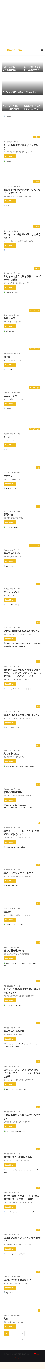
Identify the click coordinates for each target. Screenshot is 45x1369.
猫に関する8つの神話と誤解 (18, 1157)
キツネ (7, 437)
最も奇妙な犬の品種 (14, 1031)
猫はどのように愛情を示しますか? (21, 714)
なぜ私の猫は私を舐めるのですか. (21, 630)
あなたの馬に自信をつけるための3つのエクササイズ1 (32, 69)
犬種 (6, 1318)
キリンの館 (9, 318)
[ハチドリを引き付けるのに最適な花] (12, 64)
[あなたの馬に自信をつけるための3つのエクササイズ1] (32, 64)
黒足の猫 (8, 514)
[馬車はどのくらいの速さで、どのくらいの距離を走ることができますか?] (32, 103)
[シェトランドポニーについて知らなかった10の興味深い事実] (12, 103)
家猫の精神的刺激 (13, 792)
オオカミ (8, 475)
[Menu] (3, 51)
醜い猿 (7, 357)
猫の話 (7, 911)
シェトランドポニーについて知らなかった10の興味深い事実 (11, 108)
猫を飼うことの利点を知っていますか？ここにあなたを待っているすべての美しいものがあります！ (22, 673)
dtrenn (38, 1354)
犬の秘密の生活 (12, 753)
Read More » (9, 156)
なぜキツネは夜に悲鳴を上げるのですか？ (20, 92)
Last (22, 1339)
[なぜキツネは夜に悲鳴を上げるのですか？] (22, 84)
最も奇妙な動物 (12, 553)
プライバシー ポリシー (22, 1358)
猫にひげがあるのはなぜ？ (17, 1279)
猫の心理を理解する (14, 950)
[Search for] (42, 51)
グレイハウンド (12, 592)
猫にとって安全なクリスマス (19, 873)
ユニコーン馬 (10, 395)
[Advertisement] (22, 22)
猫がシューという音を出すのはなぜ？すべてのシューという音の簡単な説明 (22, 1073)
